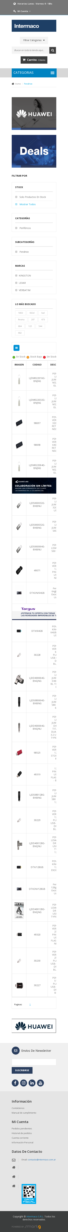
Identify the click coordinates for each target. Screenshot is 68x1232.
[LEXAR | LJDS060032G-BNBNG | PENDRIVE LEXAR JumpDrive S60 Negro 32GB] (19, 526)
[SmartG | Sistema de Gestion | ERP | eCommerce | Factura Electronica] (32, 1226)
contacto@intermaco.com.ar (42, 1159)
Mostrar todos (27, 204)
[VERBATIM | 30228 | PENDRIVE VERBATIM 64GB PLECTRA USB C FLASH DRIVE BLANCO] (19, 654)
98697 (37, 423)
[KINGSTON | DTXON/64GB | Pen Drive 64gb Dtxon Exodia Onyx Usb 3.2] (19, 592)
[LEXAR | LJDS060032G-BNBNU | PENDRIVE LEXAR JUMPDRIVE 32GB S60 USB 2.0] (19, 504)
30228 (37, 654)
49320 (37, 934)
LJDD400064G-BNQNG (37, 679)
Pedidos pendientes (22, 1128)
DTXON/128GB (37, 888)
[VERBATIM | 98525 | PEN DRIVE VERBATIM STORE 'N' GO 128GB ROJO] (19, 752)
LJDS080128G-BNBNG (37, 796)
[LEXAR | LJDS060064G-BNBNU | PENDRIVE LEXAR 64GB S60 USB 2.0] (19, 547)
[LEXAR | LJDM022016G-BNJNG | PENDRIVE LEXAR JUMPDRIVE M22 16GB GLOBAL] (19, 379)
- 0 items (36, 60)
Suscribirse (22, 1070)
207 (33, 319)
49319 (37, 774)
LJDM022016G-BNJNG (37, 379)
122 (30, 326)
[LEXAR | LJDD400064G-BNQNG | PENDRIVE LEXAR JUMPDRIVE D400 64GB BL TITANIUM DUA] (19, 679)
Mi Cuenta (22, 11)
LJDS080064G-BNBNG (37, 702)
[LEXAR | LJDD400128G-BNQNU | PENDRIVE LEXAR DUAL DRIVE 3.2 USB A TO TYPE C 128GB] (19, 844)
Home (18, 83)
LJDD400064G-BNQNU (37, 727)
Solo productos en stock (32, 197)
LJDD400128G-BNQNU (37, 845)
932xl (32, 312)
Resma (21, 319)
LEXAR (22, 282)
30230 (37, 960)
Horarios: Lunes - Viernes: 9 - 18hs (34, 3)
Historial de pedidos (22, 1133)
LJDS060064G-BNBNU (37, 548)
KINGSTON (25, 275)
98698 (37, 444)
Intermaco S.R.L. (35, 1216)
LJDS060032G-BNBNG (37, 526)
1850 (20, 312)
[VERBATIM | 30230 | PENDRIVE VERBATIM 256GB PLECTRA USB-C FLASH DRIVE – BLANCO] (19, 960)
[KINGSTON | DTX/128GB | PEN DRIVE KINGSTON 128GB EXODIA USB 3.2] (19, 867)
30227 (37, 985)
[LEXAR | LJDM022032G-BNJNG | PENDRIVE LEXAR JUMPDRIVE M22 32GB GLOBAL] (19, 401)
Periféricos (25, 228)
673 (43, 319)
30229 (37, 820)
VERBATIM (24, 290)
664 (20, 326)
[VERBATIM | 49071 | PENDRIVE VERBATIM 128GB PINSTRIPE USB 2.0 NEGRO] (19, 570)
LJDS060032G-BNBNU (37, 504)
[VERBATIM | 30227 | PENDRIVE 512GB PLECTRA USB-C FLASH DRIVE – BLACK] (19, 985)
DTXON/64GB (37, 592)
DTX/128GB (37, 867)
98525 (37, 752)
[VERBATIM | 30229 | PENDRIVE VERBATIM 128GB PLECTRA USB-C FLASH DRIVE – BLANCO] (19, 819)
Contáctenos (18, 1108)
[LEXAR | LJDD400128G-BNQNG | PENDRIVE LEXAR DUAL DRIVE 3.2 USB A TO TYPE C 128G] (19, 910)
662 (20, 332)
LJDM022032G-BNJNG (37, 401)
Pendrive (24, 251)
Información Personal (22, 1142)
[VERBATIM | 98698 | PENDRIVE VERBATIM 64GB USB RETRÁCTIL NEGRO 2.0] (19, 444)
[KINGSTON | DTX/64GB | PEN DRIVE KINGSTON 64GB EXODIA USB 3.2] (19, 630)
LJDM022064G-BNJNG (37, 466)
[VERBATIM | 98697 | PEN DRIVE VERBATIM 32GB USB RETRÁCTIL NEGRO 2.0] (19, 422)
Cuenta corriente (20, 1137)
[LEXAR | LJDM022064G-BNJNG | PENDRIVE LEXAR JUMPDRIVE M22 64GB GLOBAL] (19, 466)
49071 (37, 570)
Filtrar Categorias (32, 40)
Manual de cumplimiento (24, 1112)
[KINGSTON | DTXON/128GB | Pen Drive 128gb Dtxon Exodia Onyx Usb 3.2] (19, 888)
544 (40, 326)
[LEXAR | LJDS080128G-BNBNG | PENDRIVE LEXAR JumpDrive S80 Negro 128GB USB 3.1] (19, 796)
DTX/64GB (37, 630)
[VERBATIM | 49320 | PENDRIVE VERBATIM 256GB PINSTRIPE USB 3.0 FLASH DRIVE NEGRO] (19, 934)
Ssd (43, 312)
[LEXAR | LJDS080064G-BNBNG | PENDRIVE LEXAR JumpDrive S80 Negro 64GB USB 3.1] (19, 701)
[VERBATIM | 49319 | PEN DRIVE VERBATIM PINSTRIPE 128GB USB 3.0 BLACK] (19, 774)
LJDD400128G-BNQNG (37, 911)
